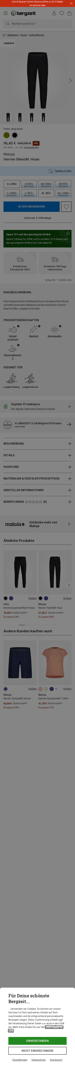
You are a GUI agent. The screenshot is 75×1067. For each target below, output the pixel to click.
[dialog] (37, 1027)
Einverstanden (37, 1041)
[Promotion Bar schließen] (71, 3)
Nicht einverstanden (37, 1050)
